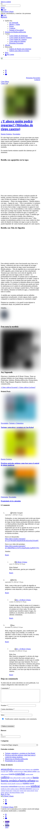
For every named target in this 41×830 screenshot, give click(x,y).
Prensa (11, 26)
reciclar (28, 786)
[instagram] (6, 70)
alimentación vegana (20, 769)
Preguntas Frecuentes (16, 43)
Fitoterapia (4, 497)
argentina (36, 769)
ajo (14, 769)
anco (32, 769)
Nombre (4, 705)
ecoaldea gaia (29, 777)
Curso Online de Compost (18, 39)
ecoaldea (23, 777)
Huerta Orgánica (6, 134)
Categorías (4, 745)
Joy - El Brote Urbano (23, 600)
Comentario (5, 688)
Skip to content (6, 2)
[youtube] (6, 74)
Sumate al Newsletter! (16, 30)
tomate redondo (30, 790)
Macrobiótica (4, 783)
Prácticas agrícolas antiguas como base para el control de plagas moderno (20, 756)
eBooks (7, 45)
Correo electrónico (7, 709)
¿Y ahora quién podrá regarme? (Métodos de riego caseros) (17, 125)
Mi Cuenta (10, 54)
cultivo (5, 777)
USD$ (7, 822)
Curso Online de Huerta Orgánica (20, 37)
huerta (36, 777)
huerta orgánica (10, 780)
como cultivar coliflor (30, 771)
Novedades (16, 134)
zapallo (22, 792)
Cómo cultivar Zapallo (15, 777)
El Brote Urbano (21, 562)
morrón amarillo (12, 783)
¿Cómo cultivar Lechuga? (26, 387)
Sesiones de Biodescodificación (15, 32)
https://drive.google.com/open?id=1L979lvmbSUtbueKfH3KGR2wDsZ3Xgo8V (22, 539)
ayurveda (3, 771)
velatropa (7, 792)
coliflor (11, 771)
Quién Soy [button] (8, 21)
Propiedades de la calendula (11, 501)
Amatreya (27, 769)
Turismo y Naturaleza (16, 423)
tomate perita (23, 790)
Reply (7, 555)
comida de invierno (18, 771)
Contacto (12, 28)
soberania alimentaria (25, 788)
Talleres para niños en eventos (19, 51)
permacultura (5, 786)
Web (2, 715)
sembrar (35, 786)
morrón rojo (19, 783)
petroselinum (13, 786)
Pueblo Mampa (21, 786)
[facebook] (6, 72)
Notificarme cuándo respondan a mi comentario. (21, 719)
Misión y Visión (14, 24)
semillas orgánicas (14, 788)
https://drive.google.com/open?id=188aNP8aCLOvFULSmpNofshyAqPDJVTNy (22, 547)
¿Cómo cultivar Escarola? (9, 387)
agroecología (6, 769)
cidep (7, 771)
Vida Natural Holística (14, 792)
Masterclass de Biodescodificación (16, 759)
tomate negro (16, 790)
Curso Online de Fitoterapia (18, 36)
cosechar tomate (29, 774)
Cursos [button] (7, 34)
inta (37, 781)
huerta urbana (27, 780)
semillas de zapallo (5, 788)
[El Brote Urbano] (7, 11)
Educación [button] (8, 47)
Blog (6, 52)
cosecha (12, 774)
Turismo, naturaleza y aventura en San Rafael (17, 427)
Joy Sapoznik (13, 22)
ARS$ (7, 826)
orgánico (26, 783)
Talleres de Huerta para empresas (20, 49)
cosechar (20, 773)
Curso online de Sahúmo (17, 41)
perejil (32, 783)
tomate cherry (9, 790)
